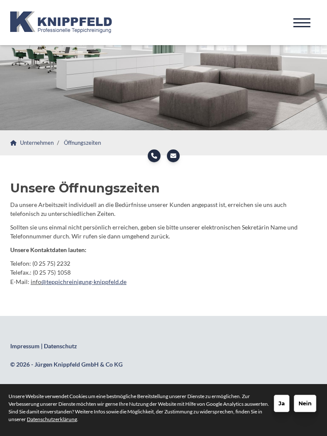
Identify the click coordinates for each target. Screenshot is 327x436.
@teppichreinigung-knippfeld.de (83, 281)
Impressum (25, 346)
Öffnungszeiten (82, 142)
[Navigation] (302, 22)
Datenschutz (60, 346)
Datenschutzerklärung (52, 419)
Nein (305, 403)
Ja (281, 403)
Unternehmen (37, 142)
